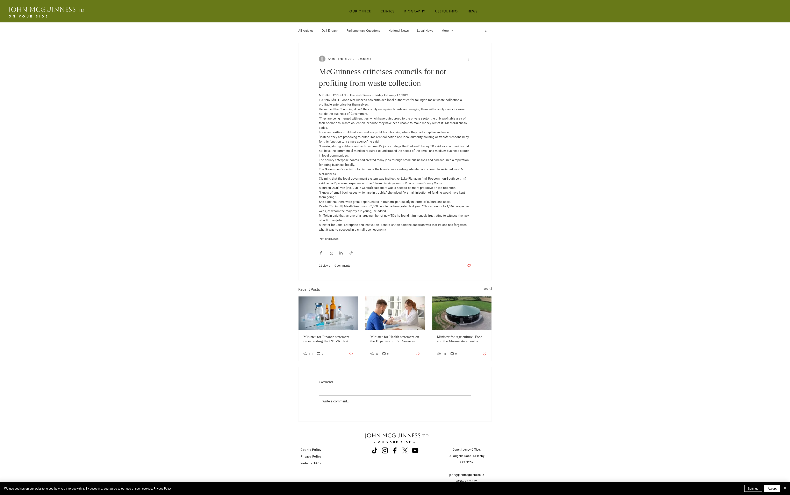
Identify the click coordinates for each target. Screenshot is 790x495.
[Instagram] (385, 450)
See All (487, 288)
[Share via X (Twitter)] (331, 253)
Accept (772, 488)
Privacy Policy (163, 488)
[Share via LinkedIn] (341, 253)
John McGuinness (46, 9)
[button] (486, 30)
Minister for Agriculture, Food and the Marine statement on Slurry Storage (459, 339)
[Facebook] (395, 450)
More (445, 31)
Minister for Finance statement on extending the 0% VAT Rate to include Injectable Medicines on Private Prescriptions (326, 339)
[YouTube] (415, 450)
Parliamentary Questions (363, 31)
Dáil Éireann (330, 31)
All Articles (306, 31)
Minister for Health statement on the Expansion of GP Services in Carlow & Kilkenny (394, 339)
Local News (425, 31)
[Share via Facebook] (321, 253)
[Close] (785, 488)
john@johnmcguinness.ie (466, 474)
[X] (405, 450)
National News (398, 31)
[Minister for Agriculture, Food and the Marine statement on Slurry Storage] (461, 313)
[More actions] (468, 58)
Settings (753, 488)
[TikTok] (375, 450)
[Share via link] (351, 253)
